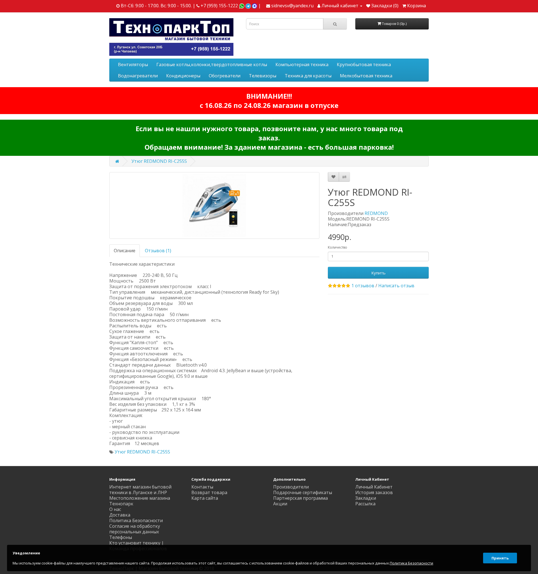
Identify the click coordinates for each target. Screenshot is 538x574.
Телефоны (120, 537)
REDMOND (376, 213)
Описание (124, 250)
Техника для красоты (308, 76)
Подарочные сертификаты (302, 492)
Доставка (119, 515)
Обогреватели (224, 76)
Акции (280, 504)
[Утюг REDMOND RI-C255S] (214, 205)
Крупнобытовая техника (364, 64)
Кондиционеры (183, 76)
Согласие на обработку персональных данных (134, 529)
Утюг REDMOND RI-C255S (159, 161)
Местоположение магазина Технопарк (139, 501)
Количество (337, 247)
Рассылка (365, 504)
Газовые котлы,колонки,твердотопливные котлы (211, 64)
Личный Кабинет (374, 487)
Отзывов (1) (158, 250)
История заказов (374, 492)
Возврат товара (209, 492)
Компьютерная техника (301, 64)
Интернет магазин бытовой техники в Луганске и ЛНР (140, 490)
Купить (378, 273)
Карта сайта (204, 498)
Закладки (365, 498)
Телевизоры (262, 76)
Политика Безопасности (136, 520)
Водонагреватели (138, 76)
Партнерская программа (300, 498)
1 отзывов (362, 286)
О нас (115, 509)
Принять (500, 558)
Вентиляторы (133, 64)
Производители (291, 487)
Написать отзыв (396, 286)
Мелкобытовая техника (366, 76)
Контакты (202, 487)
